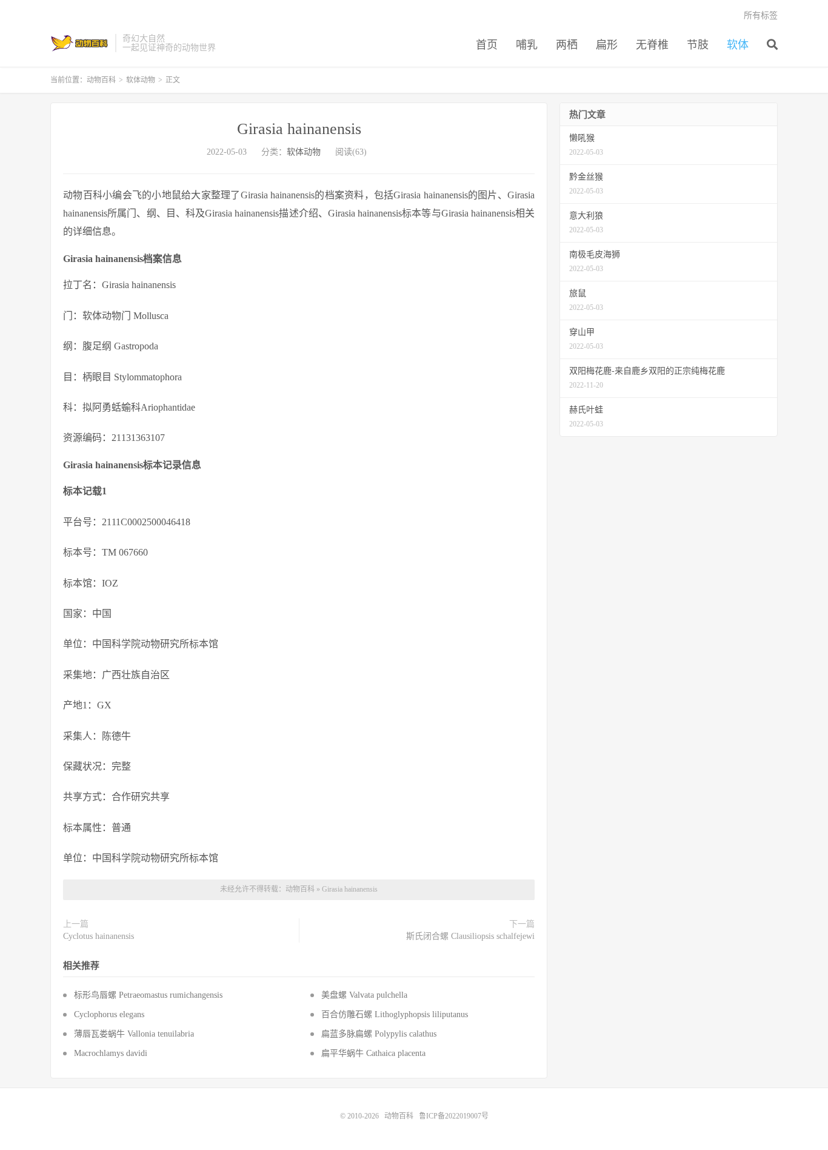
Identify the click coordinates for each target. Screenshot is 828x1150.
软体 (738, 45)
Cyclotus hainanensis (98, 936)
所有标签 (761, 15)
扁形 (607, 45)
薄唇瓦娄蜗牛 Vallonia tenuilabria (134, 1033)
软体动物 (140, 80)
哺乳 (527, 45)
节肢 (698, 45)
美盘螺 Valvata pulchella (364, 995)
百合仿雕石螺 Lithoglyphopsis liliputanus (394, 1014)
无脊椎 (652, 45)
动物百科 (79, 43)
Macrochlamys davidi (110, 1053)
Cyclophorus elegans (109, 1014)
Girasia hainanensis (299, 129)
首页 (487, 45)
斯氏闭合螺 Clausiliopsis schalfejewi (470, 936)
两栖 (567, 45)
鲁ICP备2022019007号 (454, 1116)
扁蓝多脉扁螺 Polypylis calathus (378, 1033)
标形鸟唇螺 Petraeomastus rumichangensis (148, 995)
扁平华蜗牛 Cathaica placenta (373, 1053)
